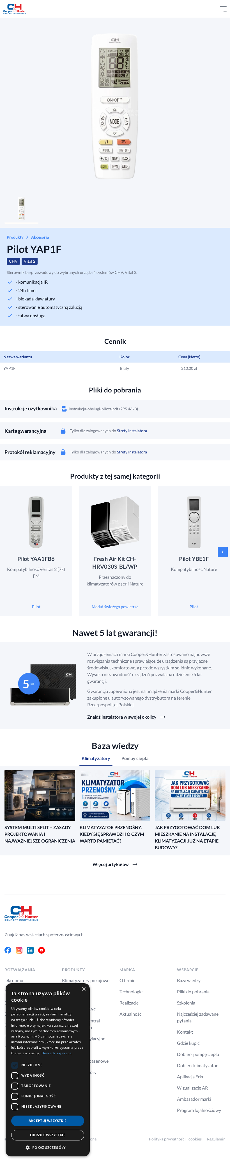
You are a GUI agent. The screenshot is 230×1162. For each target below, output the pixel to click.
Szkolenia (186, 1002)
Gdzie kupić (188, 1043)
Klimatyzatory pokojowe (85, 980)
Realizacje (129, 1002)
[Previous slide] (14, 107)
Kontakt (185, 1031)
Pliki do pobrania (193, 991)
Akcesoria (40, 237)
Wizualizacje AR (192, 1087)
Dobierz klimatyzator (197, 1065)
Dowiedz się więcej (57, 1053)
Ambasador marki (194, 1099)
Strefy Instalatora (132, 430)
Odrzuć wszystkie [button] (47, 1135)
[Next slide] (218, 107)
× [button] (83, 989)
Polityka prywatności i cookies (175, 1139)
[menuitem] (21, 209)
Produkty (15, 237)
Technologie (130, 991)
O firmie (127, 980)
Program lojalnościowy (199, 1110)
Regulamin (216, 1139)
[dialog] (48, 1069)
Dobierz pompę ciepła (198, 1054)
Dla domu (13, 980)
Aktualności (130, 1014)
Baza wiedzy (189, 980)
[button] (47, 1147)
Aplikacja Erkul (191, 1076)
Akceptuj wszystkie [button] (47, 1120)
